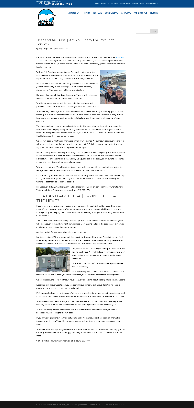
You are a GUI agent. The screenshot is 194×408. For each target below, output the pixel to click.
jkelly (40, 49)
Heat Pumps (97, 13)
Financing (154, 13)
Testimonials (152, 4)
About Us (105, 4)
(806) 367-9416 (54, 3)
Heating (87, 13)
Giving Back (125, 4)
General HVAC (126, 13)
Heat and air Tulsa (61, 49)
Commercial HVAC (111, 13)
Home (96, 4)
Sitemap (83, 404)
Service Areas (138, 4)
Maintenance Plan (140, 13)
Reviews (114, 4)
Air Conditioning (75, 13)
